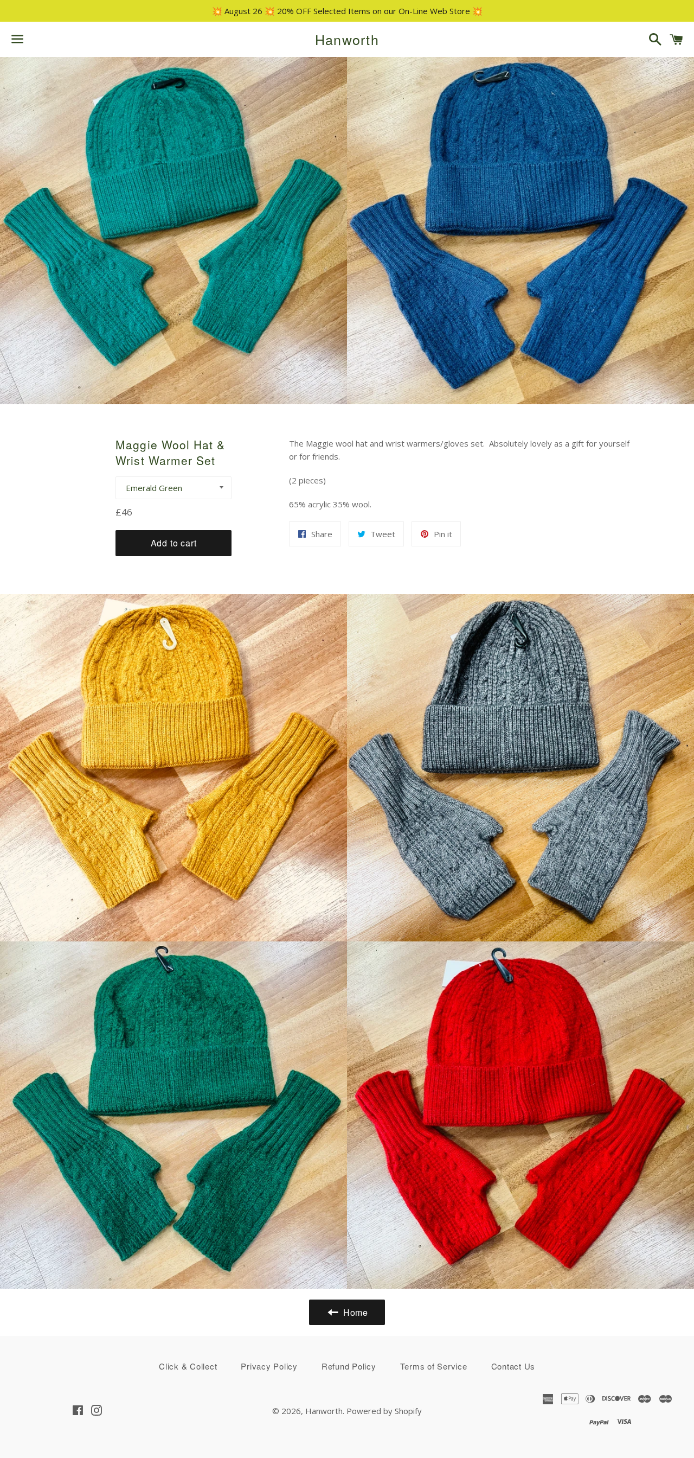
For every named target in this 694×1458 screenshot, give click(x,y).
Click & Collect (188, 1366)
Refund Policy (349, 1366)
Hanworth (347, 39)
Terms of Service (433, 1366)
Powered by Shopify (384, 1410)
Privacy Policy (269, 1366)
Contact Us (513, 1366)
